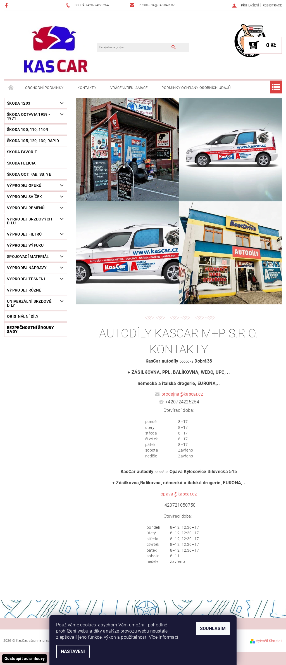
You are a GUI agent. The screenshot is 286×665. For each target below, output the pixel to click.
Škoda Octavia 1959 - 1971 (28, 116)
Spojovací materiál (28, 256)
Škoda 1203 (18, 103)
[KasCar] (55, 49)
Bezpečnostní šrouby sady (30, 329)
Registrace (272, 5)
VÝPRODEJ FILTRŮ (24, 234)
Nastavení (73, 651)
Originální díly (23, 316)
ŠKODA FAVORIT (22, 152)
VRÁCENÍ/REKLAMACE (128, 88)
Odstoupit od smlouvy (24, 658)
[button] (179, 439)
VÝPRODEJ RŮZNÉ (24, 290)
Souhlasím (213, 628)
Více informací (163, 637)
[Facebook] (7, 5)
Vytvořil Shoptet (269, 641)
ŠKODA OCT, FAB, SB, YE (29, 174)
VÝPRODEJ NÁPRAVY (27, 267)
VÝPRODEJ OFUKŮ (24, 185)
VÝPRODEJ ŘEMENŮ (26, 208)
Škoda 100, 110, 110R (27, 129)
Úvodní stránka (11, 88)
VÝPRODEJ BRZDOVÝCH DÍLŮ (29, 221)
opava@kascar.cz (179, 494)
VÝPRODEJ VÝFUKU (25, 245)
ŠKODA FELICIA (21, 163)
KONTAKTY (86, 88)
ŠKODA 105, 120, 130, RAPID (33, 140)
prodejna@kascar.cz (182, 394)
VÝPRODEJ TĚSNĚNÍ (26, 279)
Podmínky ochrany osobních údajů (196, 88)
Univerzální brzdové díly (29, 303)
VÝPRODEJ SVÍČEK (24, 196)
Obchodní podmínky (44, 88)
